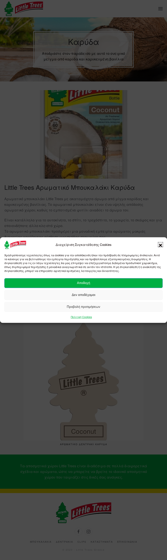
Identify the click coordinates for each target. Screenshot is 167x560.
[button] (160, 245)
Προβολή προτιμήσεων (83, 307)
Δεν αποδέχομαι (83, 295)
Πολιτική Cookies (81, 317)
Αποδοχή (83, 283)
